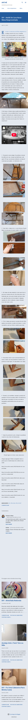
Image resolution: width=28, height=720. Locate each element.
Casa (3, 8)
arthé (4, 2)
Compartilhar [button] (5, 505)
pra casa (13, 503)
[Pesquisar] (22, 2)
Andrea (7, 527)
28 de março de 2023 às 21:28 (14, 517)
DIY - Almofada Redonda (11, 600)
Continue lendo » (6, 617)
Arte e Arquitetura (11, 8)
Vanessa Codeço (9, 515)
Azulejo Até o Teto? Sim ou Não (12, 644)
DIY (9, 503)
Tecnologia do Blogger (14, 714)
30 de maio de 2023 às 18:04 (16, 527)
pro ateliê (18, 503)
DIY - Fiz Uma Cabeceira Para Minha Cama (13, 688)
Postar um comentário (16, 615)
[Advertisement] (14, 563)
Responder (9, 524)
